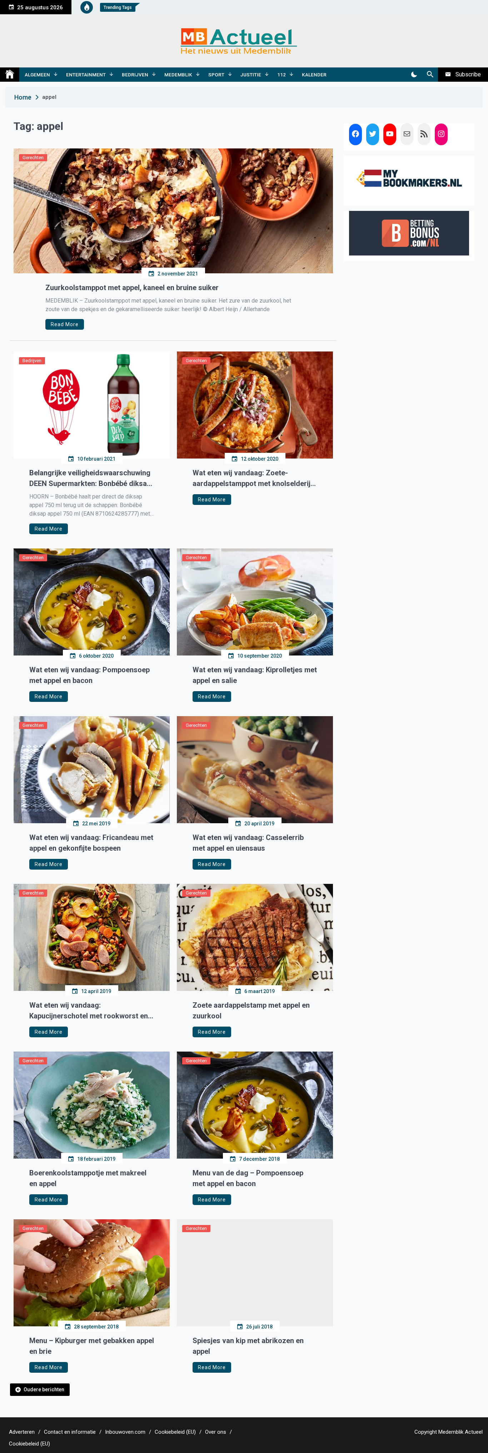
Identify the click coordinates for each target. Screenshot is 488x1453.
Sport (216, 74)
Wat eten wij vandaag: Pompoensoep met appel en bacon (89, 675)
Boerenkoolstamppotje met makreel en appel (87, 1178)
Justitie (250, 74)
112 (281, 74)
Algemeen (37, 74)
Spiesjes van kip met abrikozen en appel (248, 1346)
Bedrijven (135, 74)
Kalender (314, 74)
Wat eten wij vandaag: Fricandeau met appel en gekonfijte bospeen (91, 842)
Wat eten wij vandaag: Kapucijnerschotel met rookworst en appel (88, 1011)
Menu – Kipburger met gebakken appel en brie (91, 1346)
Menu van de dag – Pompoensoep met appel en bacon (248, 1178)
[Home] (9, 74)
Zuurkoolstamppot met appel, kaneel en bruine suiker (132, 287)
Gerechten (33, 157)
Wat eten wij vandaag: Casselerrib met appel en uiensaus (248, 842)
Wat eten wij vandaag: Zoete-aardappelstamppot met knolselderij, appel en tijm (252, 479)
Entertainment (86, 74)
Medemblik (178, 74)
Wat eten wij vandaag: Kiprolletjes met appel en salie (255, 675)
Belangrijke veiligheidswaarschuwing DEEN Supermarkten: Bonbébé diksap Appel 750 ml (90, 479)
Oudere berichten (44, 1389)
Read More (65, 324)
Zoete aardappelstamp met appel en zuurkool (251, 1010)
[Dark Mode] (414, 74)
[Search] (430, 74)
